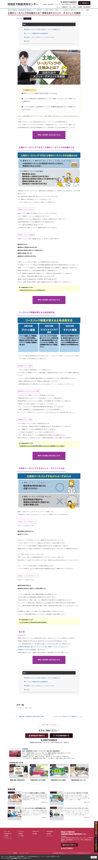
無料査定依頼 (86, 7)
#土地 (30, 707)
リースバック (27, 18)
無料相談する (85, 3)
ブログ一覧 (20, 831)
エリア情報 (20, 836)
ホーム (58, 7)
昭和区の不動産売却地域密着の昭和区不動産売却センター (74, 833)
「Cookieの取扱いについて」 (16, 858)
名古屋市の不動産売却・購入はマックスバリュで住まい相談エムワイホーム (38, 647)
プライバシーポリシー (24, 853)
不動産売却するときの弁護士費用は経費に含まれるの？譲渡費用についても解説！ (42, 446)
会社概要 (79, 7)
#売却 (26, 707)
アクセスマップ (7, 838)
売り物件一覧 (36, 831)
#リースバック (20, 707)
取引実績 (35, 833)
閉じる (93, 857)
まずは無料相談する (62, 735)
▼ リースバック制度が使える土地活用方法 (36, 33)
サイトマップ (50, 836)
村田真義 (25, 749)
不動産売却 (12, 765)
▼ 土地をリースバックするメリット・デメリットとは (39, 37)
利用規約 (15, 853)
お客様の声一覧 (7, 833)
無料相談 (49, 833)
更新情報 (20, 833)
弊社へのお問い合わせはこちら (49, 135)
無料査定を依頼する (38, 735)
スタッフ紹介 (72, 7)
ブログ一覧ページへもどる (49, 725)
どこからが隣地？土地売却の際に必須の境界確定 (33, 622)
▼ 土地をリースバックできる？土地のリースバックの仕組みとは (42, 29)
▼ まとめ (26, 41)
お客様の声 (64, 7)
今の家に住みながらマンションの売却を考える (32, 290)
